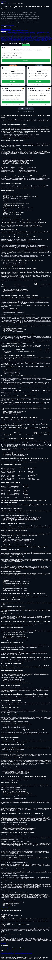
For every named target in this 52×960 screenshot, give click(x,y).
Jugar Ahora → (26, 60)
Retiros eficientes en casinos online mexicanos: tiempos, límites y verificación (16, 38)
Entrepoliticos (3, 1)
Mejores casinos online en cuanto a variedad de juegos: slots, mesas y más (26, 36)
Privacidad (3, 952)
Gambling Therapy (6, 947)
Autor (2, 2)
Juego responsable (28, 952)
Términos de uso (8, 952)
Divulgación (14, 952)
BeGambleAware (15, 947)
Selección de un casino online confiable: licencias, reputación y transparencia (35, 37)
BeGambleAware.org (32, 111)
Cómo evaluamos (20, 952)
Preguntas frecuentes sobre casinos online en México (12, 41)
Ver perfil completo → (5, 907)
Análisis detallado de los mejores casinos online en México (28, 33)
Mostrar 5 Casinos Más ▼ (26, 108)
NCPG (22, 947)
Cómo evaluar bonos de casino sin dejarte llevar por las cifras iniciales (25, 39)
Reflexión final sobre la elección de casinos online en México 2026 (33, 40)
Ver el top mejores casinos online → (8, 25)
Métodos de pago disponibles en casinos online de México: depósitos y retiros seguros (18, 32)
